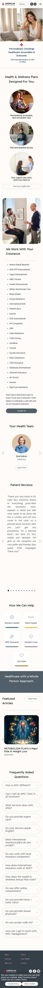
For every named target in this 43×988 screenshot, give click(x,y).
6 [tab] (21, 590)
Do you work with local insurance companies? (18, 855)
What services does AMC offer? (19, 807)
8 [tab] (26, 590)
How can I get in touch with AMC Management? (21, 932)
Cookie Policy (13, 984)
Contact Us (21, 411)
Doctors (8, 959)
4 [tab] (16, 590)
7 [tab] (24, 590)
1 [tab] (8, 590)
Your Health (25, 959)
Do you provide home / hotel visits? (18, 901)
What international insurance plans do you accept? (18, 842)
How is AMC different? (18, 785)
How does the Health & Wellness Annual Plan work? (20, 878)
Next (40, 453)
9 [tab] (29, 590)
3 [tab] (13, 590)
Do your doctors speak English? (18, 829)
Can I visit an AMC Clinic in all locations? (20, 795)
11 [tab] (34, 590)
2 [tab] (11, 590)
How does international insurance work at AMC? (18, 867)
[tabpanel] (21, 524)
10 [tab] (32, 590)
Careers (24, 963)
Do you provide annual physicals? (18, 912)
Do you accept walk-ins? (19, 922)
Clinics (23, 955)
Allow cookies (29, 984)
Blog (6, 955)
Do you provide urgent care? (18, 818)
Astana (22, 4)
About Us (8, 963)
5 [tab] (18, 590)
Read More (32, 699)
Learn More (21, 468)
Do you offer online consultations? (16, 889)
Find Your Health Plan (21, 186)
